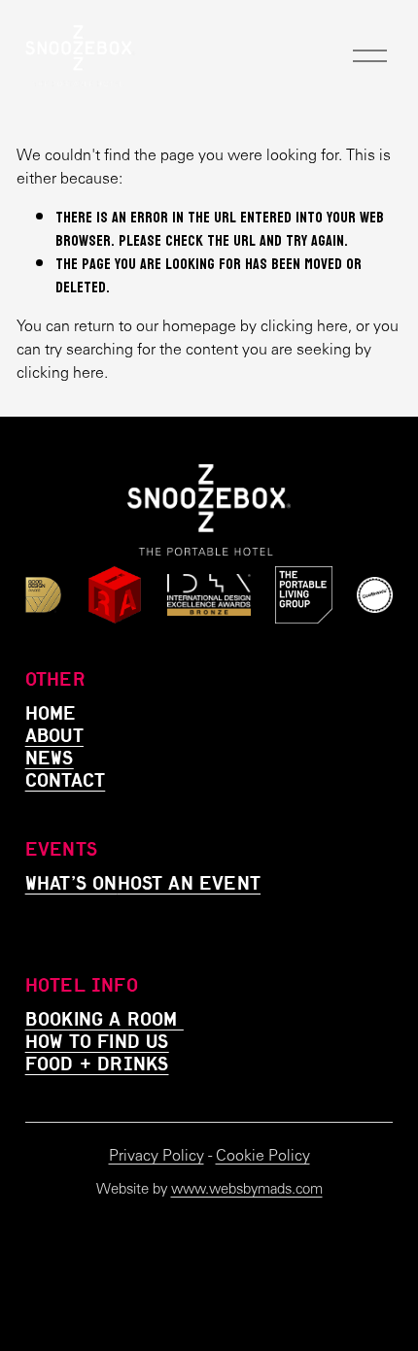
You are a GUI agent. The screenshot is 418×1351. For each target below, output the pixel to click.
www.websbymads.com (247, 1189)
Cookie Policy (263, 1155)
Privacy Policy (156, 1155)
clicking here (304, 326)
